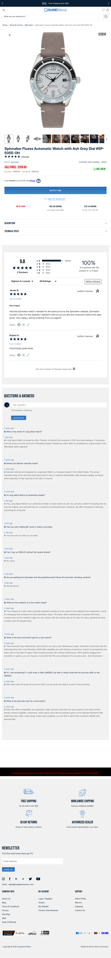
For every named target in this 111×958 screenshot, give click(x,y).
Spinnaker (29, 25)
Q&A (4, 918)
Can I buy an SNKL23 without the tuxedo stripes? (28, 552)
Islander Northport (90, 713)
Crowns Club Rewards (48, 910)
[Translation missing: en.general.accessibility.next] (108, 3)
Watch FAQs (80, 898)
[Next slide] (106, 138)
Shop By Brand (16, 25)
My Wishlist (43, 906)
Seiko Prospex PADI (28, 652)
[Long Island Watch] (55, 10)
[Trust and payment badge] (14, 933)
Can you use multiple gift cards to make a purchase (29, 527)
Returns (78, 902)
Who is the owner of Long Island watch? (24, 431)
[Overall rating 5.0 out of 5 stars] (12, 157)
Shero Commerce (101, 947)
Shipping (79, 906)
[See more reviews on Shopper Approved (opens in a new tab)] (28, 325)
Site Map (6, 914)
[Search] (106, 16)
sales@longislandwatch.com (21, 884)
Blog (4, 902)
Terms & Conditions (10, 906)
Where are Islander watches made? (22, 463)
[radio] (55, 260)
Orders (41, 902)
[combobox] (52, 16)
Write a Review (93, 281)
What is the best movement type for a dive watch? (29, 637)
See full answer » (95, 656)
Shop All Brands (9, 922)
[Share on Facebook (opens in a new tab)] (19, 325)
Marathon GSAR (35, 649)
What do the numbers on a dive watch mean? (27, 602)
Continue (18, 418)
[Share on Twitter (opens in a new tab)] (23, 325)
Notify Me (55, 190)
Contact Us (80, 910)
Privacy (5, 910)
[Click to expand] (9, 35)
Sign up (8, 869)
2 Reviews (25, 157)
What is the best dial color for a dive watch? (26, 701)
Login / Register (45, 898)
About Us (6, 898)
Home (4, 25)
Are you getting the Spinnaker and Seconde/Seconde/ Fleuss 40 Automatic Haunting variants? (49, 577)
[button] (9, 139)
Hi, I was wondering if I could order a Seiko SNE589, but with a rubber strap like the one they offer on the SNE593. (52, 674)
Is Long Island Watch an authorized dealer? (26, 495)
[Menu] (3, 10)
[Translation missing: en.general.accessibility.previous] (2, 3)
